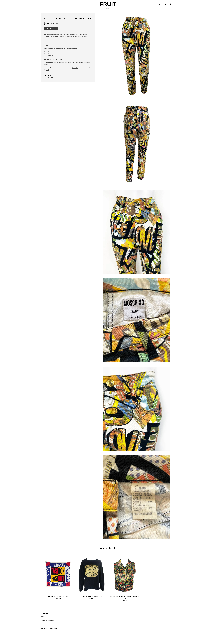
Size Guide (75, 68)
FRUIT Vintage (43, 628)
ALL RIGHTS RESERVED (53, 628)
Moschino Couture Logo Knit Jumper (91, 596)
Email (47, 70)
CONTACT (43, 617)
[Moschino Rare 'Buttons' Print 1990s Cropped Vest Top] (124, 574)
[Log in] (170, 4)
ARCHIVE (108, 8)
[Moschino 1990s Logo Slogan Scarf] (58, 574)
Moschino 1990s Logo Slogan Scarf (58, 596)
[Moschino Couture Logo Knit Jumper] (91, 574)
